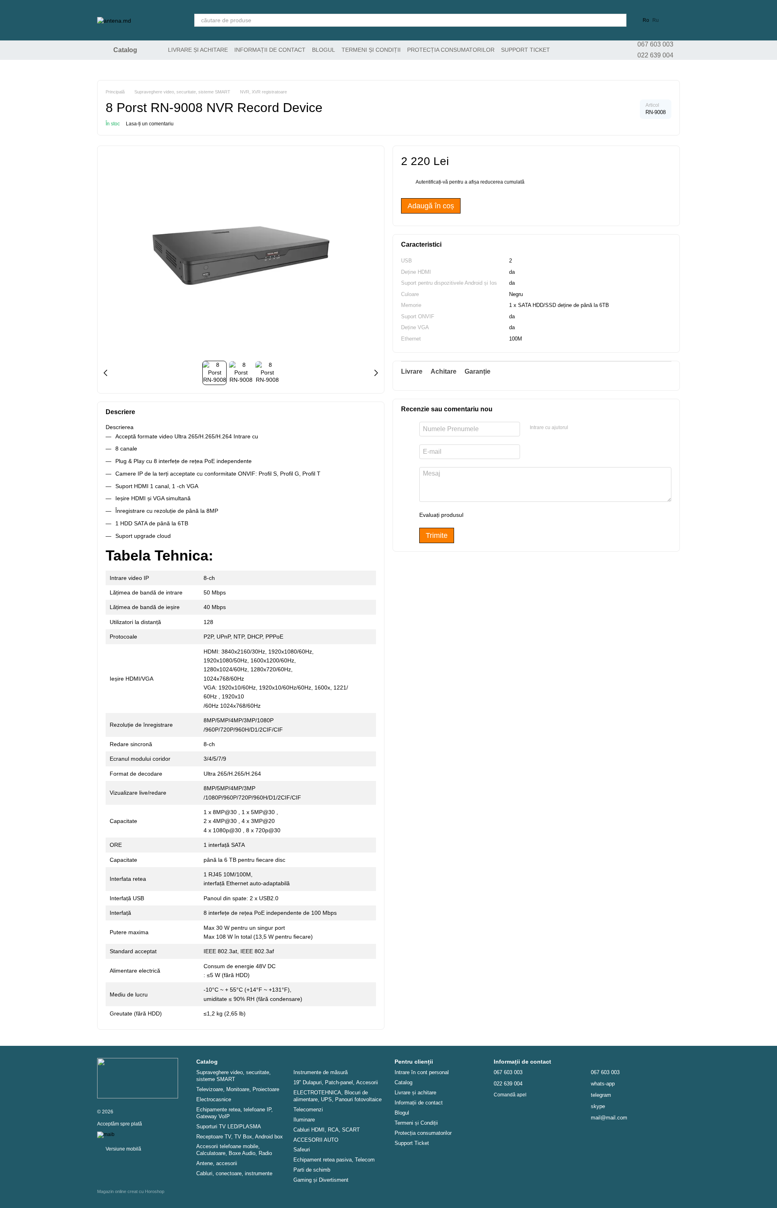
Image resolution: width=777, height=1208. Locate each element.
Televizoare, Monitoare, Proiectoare (237, 1089)
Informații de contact (270, 50)
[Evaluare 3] (502, 515)
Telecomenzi (308, 1109)
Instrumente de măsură (320, 1072)
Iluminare (304, 1120)
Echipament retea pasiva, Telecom (334, 1160)
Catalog (403, 1082)
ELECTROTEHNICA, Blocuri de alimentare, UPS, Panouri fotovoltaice (337, 1096)
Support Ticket (525, 50)
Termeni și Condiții (371, 50)
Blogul (323, 50)
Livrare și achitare (198, 50)
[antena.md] (137, 1078)
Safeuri (301, 1150)
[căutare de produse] (620, 20)
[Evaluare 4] (515, 515)
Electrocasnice (213, 1099)
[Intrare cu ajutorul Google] (590, 428)
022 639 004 (655, 55)
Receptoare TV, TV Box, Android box (239, 1137)
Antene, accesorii (216, 1163)
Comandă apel (510, 1095)
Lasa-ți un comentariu (150, 124)
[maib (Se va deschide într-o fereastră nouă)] (106, 1134)
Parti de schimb (311, 1170)
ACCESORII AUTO (315, 1140)
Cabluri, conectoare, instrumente (234, 1173)
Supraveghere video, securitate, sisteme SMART (233, 1075)
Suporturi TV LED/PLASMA (228, 1126)
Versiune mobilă (122, 1149)
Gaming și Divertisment (320, 1180)
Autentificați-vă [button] (432, 182)
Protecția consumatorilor (451, 50)
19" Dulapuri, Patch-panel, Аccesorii (335, 1082)
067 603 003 (655, 44)
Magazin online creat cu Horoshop (130, 1191)
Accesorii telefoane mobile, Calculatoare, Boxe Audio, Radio (234, 1149)
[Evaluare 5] (528, 515)
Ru (655, 20)
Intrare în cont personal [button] (422, 1072)
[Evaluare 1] (476, 515)
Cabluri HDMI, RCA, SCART (326, 1130)
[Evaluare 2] (489, 515)
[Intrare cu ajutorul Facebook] (577, 428)
